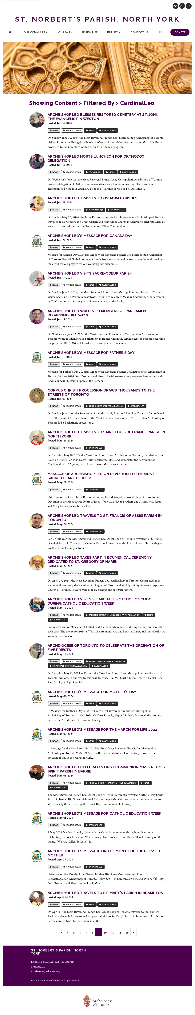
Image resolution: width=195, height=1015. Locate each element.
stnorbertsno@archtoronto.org (46, 971)
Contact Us (139, 32)
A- (182, 6)
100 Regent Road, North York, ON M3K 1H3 (52, 961)
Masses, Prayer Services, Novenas (106, 661)
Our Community (35, 32)
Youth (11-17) (95, 210)
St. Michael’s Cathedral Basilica (105, 406)
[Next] (133, 932)
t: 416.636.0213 (38, 966)
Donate (179, 32)
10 (105, 933)
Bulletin (114, 32)
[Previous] (62, 932)
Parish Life (90, 32)
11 (112, 933)
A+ (175, 6)
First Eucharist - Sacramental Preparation (112, 783)
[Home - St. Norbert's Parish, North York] (10, 33)
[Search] (161, 33)
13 (127, 933)
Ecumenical (94, 172)
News (55, 130)
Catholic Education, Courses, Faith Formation (114, 615)
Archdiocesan (73, 130)
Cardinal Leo (108, 130)
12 (119, 933)
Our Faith (65, 32)
